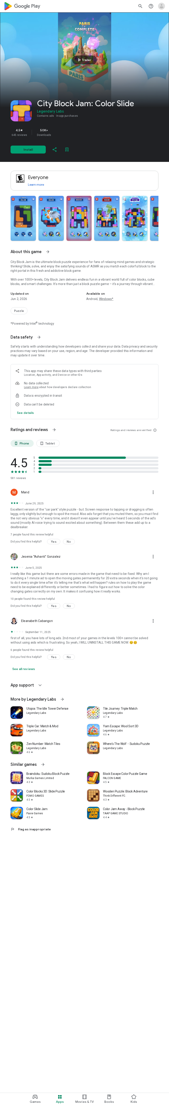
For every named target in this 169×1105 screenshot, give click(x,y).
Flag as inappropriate (31, 829)
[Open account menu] (161, 6)
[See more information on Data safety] (39, 337)
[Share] (54, 149)
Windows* (106, 299)
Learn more (36, 185)
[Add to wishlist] (67, 149)
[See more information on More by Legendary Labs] (62, 699)
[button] (23, 218)
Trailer (84, 60)
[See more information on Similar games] (43, 764)
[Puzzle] (19, 310)
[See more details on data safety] (25, 412)
